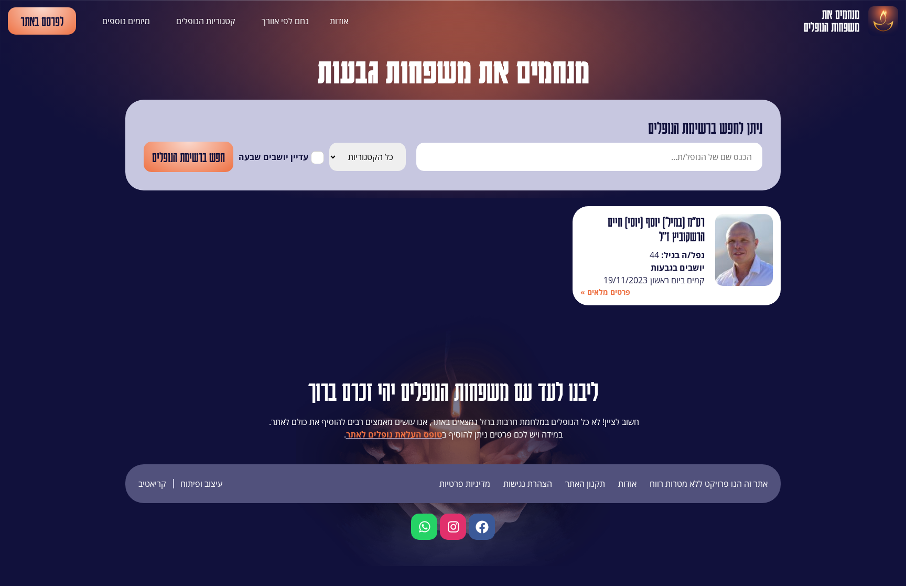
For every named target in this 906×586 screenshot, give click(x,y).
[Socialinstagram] (453, 527)
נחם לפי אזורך (285, 21)
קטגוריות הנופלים (205, 21)
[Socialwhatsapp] (424, 527)
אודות (339, 21)
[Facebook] (482, 527)
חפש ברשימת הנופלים (188, 157)
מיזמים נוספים (126, 21)
